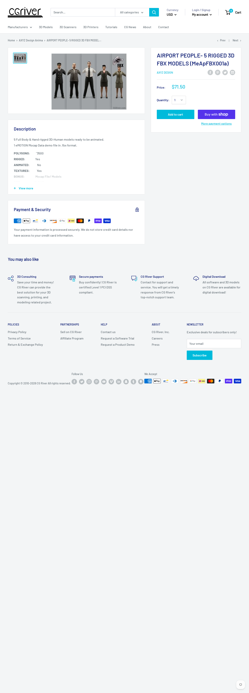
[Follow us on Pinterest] (96, 381)
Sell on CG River (71, 332)
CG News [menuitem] (130, 27)
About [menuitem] (147, 27)
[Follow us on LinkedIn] (118, 381)
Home (11, 40)
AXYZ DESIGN (165, 72)
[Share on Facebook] (210, 72)
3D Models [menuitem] (46, 27)
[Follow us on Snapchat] (126, 381)
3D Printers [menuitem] (90, 27)
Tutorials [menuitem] (111, 27)
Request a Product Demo (118, 344)
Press (156, 344)
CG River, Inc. (160, 332)
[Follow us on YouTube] (104, 381)
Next (235, 40)
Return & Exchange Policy (25, 344)
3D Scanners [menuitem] (68, 27)
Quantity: (163, 100)
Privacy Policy (17, 332)
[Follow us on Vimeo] (111, 381)
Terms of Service (19, 338)
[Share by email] (232, 72)
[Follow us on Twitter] (81, 381)
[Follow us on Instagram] (89, 381)
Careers (157, 338)
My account (200, 14)
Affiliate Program (71, 338)
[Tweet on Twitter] (225, 72)
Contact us (108, 332)
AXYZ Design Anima (31, 40)
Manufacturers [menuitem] (18, 27)
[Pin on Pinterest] (217, 72)
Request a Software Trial (117, 338)
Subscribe (200, 355)
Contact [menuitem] (163, 27)
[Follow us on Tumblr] (133, 381)
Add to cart (175, 114)
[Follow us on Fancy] (141, 381)
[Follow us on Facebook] (74, 381)
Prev (222, 40)
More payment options (216, 123)
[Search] (154, 12)
